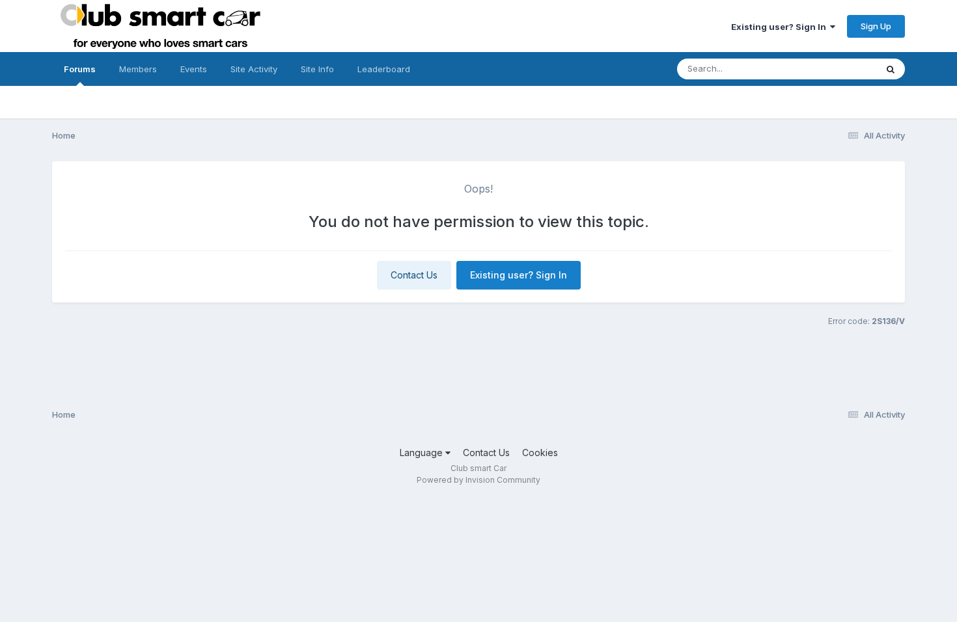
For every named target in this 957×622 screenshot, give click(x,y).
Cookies (540, 452)
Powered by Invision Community (478, 480)
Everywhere (836, 69)
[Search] (890, 69)
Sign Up (876, 26)
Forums (80, 69)
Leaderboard (383, 69)
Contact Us (414, 274)
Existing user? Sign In (780, 26)
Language (422, 452)
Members (138, 69)
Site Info (317, 69)
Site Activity (253, 69)
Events (193, 69)
